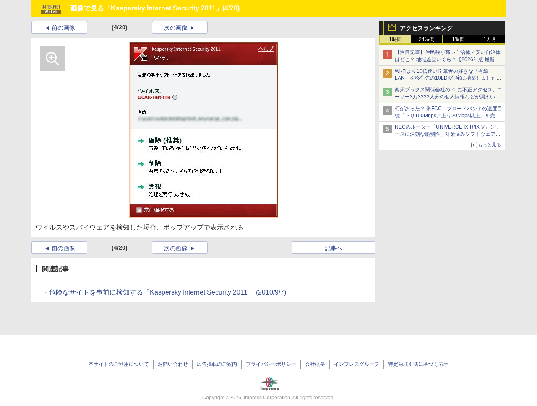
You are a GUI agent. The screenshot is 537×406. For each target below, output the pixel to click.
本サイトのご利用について (119, 364)
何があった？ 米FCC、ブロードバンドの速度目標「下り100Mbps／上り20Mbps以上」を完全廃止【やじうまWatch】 (448, 116)
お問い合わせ (173, 364)
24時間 (427, 39)
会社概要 (315, 364)
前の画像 (63, 27)
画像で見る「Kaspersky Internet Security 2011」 (146, 8)
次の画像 (176, 27)
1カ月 (489, 39)
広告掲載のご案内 (217, 364)
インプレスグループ (356, 364)
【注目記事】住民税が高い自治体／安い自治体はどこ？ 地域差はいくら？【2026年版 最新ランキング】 (448, 59)
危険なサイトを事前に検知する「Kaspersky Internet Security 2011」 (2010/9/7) (167, 292)
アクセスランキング (426, 28)
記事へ (333, 248)
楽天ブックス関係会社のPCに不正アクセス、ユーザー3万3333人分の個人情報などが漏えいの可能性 (449, 97)
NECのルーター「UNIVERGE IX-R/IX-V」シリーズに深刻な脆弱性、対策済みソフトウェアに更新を (448, 134)
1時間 (395, 39)
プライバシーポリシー (271, 364)
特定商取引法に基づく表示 (418, 364)
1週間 (458, 39)
